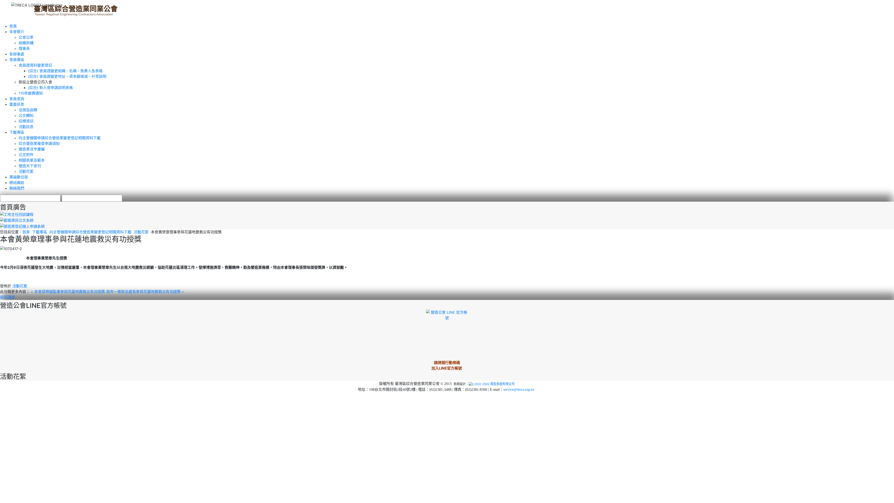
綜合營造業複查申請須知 (39, 143)
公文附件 (26, 154)
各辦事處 (16, 54)
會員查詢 (16, 98)
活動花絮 (26, 171)
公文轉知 (26, 115)
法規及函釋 (28, 110)
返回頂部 (7, 297)
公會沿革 (26, 37)
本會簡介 (16, 31)
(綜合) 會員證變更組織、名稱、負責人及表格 (65, 70)
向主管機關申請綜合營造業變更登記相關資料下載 (60, 138)
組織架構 (26, 43)
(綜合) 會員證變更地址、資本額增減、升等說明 (67, 76)
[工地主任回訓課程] (17, 214)
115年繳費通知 (31, 93)
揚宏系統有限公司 (502, 384)
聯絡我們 (16, 188)
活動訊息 (26, 126)
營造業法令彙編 (32, 149)
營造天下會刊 (30, 165)
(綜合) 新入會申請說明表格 (50, 87)
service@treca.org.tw (519, 389)
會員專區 (16, 59)
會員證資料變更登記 (35, 65)
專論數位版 (18, 177)
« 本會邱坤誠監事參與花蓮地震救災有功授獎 (68, 291)
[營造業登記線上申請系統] (22, 226)
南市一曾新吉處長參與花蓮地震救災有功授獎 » (145, 291)
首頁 (13, 26)
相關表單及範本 (32, 160)
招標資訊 (26, 121)
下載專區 (16, 132)
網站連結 (16, 182)
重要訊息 (16, 104)
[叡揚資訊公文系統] (17, 220)
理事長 (24, 48)
